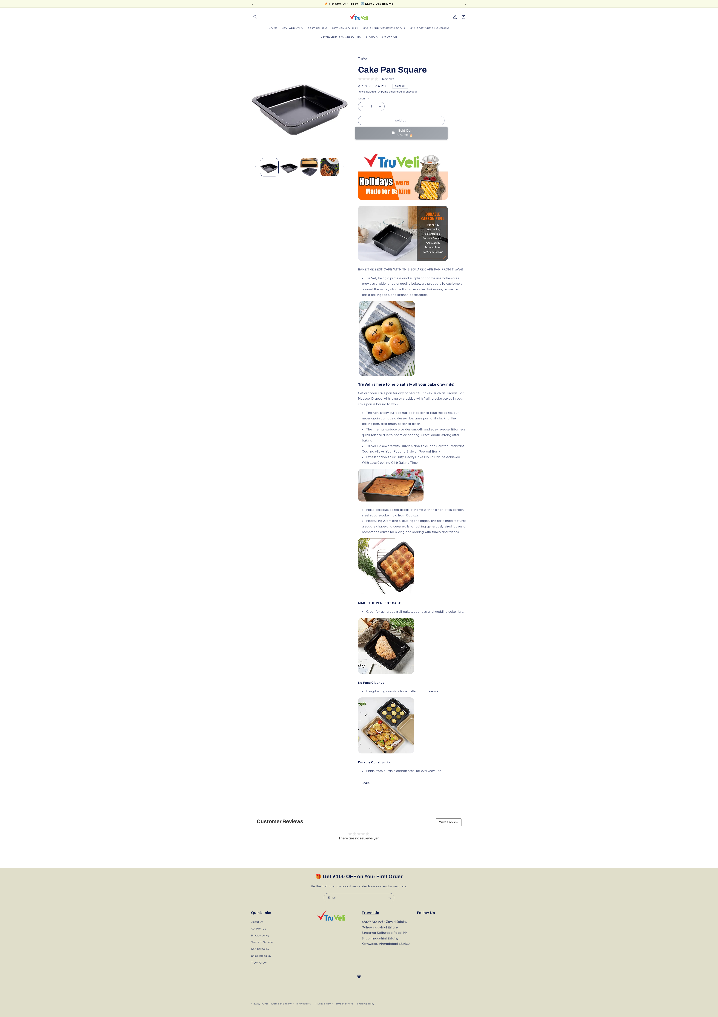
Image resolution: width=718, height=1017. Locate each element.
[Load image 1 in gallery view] (269, 167)
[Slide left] (255, 167)
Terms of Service (262, 942)
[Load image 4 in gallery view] (329, 167)
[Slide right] (344, 167)
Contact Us (258, 928)
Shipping (383, 92)
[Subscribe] (390, 897)
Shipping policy (261, 956)
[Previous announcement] (252, 3)
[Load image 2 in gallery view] (289, 167)
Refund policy (260, 949)
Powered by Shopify (280, 1004)
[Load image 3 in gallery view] (309, 167)
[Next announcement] (466, 3)
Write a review (448, 822)
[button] (255, 17)
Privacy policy (260, 935)
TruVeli (264, 1004)
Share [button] (366, 783)
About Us (257, 922)
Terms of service (344, 1004)
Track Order (259, 962)
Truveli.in (370, 913)
